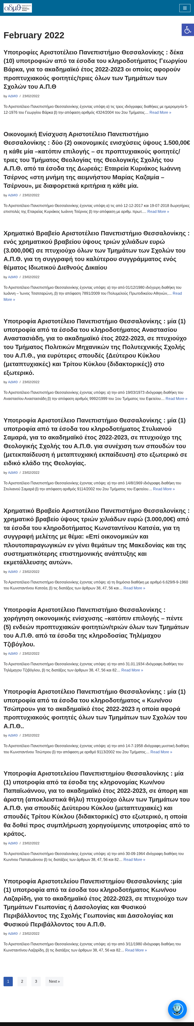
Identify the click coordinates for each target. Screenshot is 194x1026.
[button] (188, 30)
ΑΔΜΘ (13, 96)
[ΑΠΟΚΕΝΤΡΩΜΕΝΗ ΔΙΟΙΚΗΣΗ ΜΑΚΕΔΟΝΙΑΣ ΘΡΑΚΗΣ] (18, 8)
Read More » (160, 112)
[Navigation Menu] (184, 8)
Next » (54, 981)
